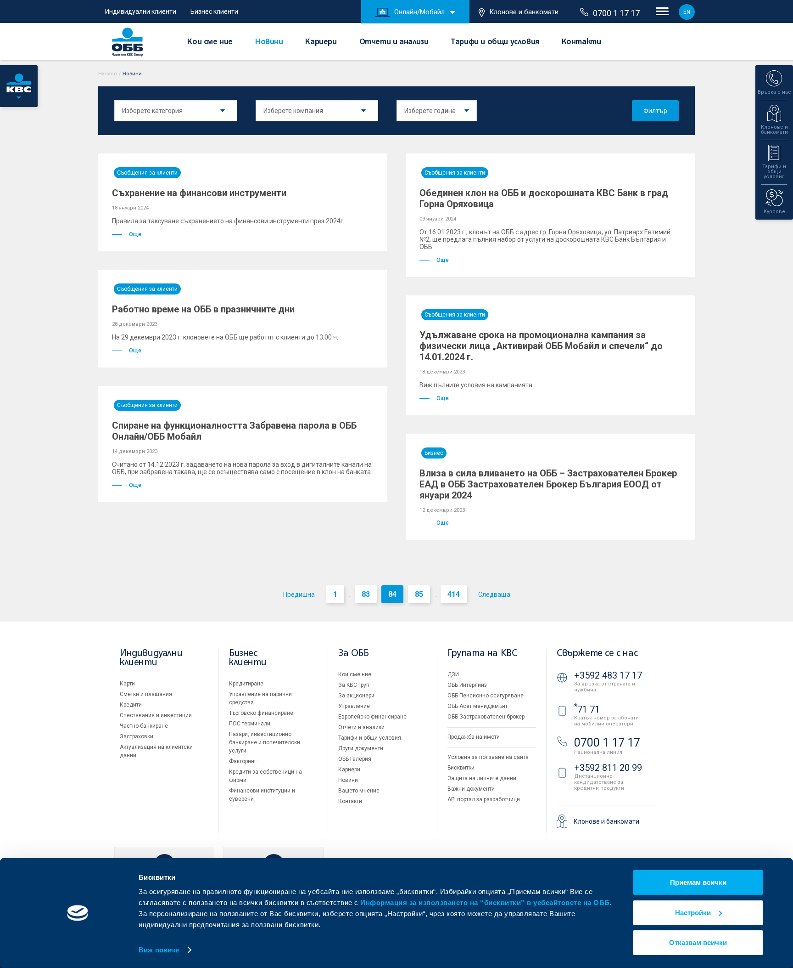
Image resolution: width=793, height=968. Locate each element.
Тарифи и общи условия (495, 42)
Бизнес (433, 453)
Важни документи (471, 789)
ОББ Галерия (354, 759)
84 (392, 594)
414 (453, 594)
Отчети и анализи (394, 42)
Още (135, 234)
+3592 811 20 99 (608, 767)
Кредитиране (246, 683)
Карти (127, 683)
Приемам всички (698, 882)
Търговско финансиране (261, 713)
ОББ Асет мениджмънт (477, 706)
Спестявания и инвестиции (156, 715)
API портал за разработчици (483, 799)
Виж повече (159, 950)
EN (686, 12)
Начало (107, 74)
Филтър (655, 110)
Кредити (131, 705)
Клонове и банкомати (523, 12)
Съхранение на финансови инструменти (199, 192)
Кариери (320, 42)
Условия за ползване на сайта (488, 757)
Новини (269, 42)
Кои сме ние (210, 42)
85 (419, 594)
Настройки (693, 912)
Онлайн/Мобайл (419, 12)
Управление (354, 706)
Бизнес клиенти (214, 11)
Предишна (299, 594)
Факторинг (243, 761)
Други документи (360, 748)
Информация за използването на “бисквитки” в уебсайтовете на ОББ (485, 902)
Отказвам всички (698, 942)
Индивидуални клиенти (140, 11)
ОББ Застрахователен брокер (486, 716)
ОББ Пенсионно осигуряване (485, 695)
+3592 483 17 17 (608, 675)
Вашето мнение (359, 790)
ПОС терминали (249, 723)
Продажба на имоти (473, 737)
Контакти (581, 42)
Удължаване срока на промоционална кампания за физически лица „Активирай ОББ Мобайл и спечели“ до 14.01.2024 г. (541, 345)
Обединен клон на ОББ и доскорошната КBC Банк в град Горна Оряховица (543, 198)
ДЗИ (453, 674)
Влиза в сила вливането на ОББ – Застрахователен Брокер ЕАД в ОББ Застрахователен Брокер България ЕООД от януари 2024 (548, 484)
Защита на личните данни (481, 778)
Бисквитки (461, 767)
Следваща (494, 594)
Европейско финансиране (372, 716)
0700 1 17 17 (616, 13)
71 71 (587, 709)
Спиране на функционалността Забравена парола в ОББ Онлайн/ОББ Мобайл (234, 431)
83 (366, 594)
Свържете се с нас (597, 653)
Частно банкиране (144, 726)
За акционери (356, 695)
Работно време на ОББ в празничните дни (203, 309)
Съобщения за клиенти (147, 173)
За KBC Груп (353, 685)
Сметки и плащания (146, 694)
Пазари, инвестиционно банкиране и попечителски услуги (264, 742)
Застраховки (136, 736)
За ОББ (353, 653)
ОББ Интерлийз (467, 685)
